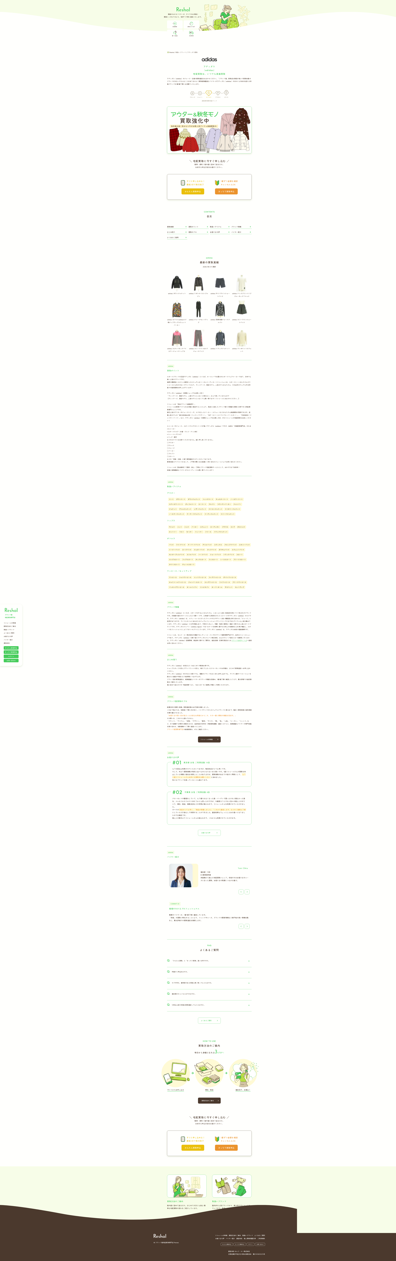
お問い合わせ (11, 660)
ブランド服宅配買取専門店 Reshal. (167, 1242)
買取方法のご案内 (10, 626)
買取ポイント (193, 227)
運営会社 (7, 643)
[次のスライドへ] (247, 891)
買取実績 (170, 227)
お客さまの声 (8, 636)
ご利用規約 (261, 1238)
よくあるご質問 (9, 633)
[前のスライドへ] (241, 891)
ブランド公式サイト (238, 640)
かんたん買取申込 (11, 648)
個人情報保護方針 (250, 1238)
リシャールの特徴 (10, 623)
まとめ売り (171, 232)
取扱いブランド (9, 630)
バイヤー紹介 (8, 640)
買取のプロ (193, 232)
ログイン (11, 656)
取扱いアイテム (216, 227)
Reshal (11, 610)
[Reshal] (160, 1236)
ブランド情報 (236, 227)
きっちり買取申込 (11, 652)
